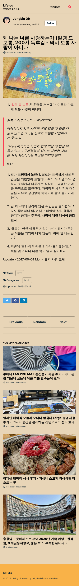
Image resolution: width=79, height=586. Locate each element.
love (19, 273)
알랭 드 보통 (20, 104)
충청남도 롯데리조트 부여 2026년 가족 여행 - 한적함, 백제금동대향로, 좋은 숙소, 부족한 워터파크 (38, 541)
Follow (50, 23)
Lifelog (11, 6)
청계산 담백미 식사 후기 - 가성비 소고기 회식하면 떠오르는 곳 (39, 480)
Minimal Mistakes (49, 578)
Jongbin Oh (21, 18)
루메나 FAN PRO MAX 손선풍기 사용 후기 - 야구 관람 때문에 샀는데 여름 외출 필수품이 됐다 (38, 376)
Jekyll (35, 578)
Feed (9, 572)
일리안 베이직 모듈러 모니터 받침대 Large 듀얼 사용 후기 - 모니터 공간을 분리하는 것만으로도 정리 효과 (39, 420)
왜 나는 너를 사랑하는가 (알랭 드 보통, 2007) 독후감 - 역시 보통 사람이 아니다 (39, 42)
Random (55, 7)
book (27, 280)
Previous (16, 322)
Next (63, 322)
